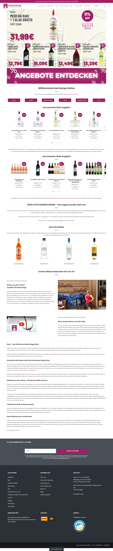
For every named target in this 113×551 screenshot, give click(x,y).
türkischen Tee (72, 198)
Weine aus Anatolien (35, 374)
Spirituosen (64, 6)
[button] (104, 127)
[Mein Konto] (104, 6)
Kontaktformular (78, 494)
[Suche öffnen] (110, 6)
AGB (93, 545)
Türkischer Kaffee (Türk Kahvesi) (18, 495)
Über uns (43, 477)
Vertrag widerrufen (56, 549)
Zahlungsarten (45, 483)
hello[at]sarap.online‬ (83, 482)
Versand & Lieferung (46, 480)
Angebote (42, 6)
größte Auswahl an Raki (60, 354)
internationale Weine (49, 149)
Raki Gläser (11, 503)
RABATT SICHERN (73, 451)
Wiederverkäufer (45, 495)
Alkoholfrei (78, 6)
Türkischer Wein (13, 483)
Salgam (10, 500)
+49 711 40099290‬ (83, 477)
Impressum (107, 545)
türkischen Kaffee (92, 198)
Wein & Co (50, 6)
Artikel (71, 350)
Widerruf (43, 489)
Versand (20, 137)
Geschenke (11, 506)
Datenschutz (99, 545)
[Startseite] (12, 6)
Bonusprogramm (45, 486)
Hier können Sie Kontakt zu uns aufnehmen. (24, 370)
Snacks (10, 498)
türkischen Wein (73, 94)
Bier (71, 6)
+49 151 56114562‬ (85, 479)
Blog (41, 492)
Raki (56, 6)
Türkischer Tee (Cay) (14, 492)
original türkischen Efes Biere (59, 198)
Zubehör (87, 6)
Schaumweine (60, 149)
